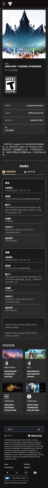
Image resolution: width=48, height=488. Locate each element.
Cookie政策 (8, 467)
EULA (6, 464)
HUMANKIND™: (11, 374)
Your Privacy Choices (19, 478)
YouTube (35, 473)
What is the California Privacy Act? (15, 483)
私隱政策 (27, 464)
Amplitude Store (12, 4)
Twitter (17, 473)
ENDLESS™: (10, 407)
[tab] (9, 172)
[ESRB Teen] (10, 85)
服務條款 (27, 467)
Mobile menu (2, 1)
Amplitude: (33, 407)
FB (7, 473)
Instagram (26, 473)
